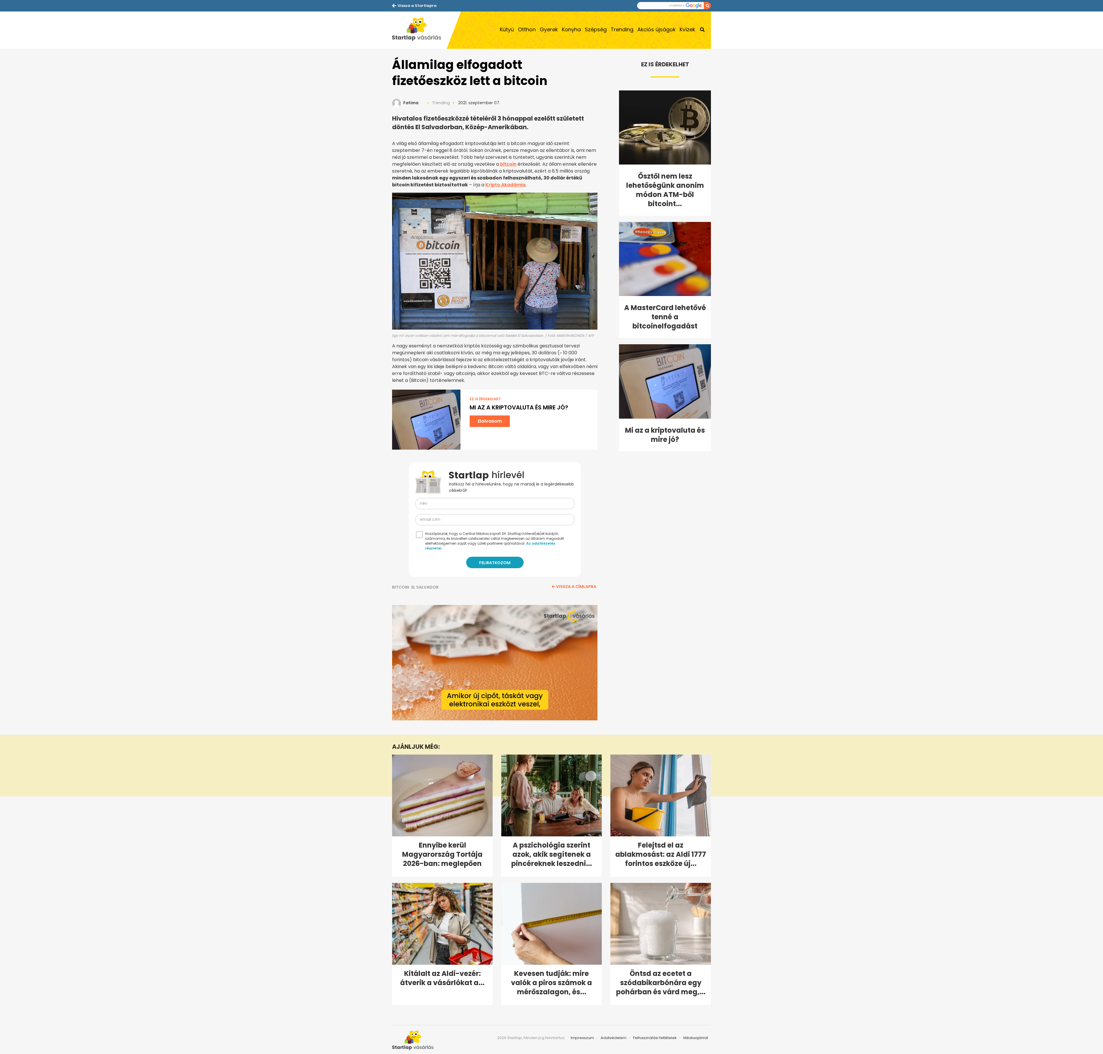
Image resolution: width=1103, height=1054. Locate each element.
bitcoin (508, 164)
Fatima (411, 103)
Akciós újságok (656, 29)
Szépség (596, 29)
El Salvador (425, 587)
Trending (622, 29)
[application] (494, 662)
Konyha (571, 29)
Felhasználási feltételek (655, 1038)
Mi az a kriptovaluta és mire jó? (519, 407)
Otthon (527, 29)
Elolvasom (490, 421)
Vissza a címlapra (576, 586)
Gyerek (549, 29)
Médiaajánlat (695, 1038)
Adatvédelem (613, 1038)
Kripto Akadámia (505, 184)
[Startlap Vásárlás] (419, 30)
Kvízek (687, 29)
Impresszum (582, 1038)
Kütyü (507, 29)
